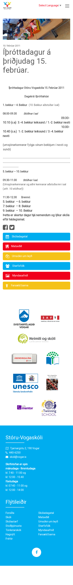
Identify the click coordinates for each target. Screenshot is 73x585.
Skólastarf (12, 521)
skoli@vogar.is (18, 456)
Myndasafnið (46, 530)
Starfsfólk (44, 525)
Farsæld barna (46, 534)
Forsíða (10, 512)
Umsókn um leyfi (48, 521)
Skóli (8, 517)
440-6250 (15, 452)
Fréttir (9, 538)
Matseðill (43, 517)
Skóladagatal (46, 512)
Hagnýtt (10, 534)
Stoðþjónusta (14, 525)
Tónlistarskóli (13, 530)
